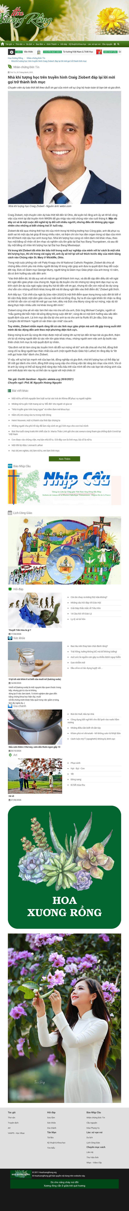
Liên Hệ (90, 1152)
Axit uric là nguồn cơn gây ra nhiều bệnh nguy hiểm (96, 657)
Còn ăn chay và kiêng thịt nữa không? (89, 597)
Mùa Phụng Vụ (93, 1127)
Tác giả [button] (9, 44)
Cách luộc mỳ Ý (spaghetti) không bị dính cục (93, 738)
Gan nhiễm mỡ (78, 662)
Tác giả (11, 1112)
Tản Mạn (51, 1132)
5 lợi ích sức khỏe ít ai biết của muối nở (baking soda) (35, 679)
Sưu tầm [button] (40, 44)
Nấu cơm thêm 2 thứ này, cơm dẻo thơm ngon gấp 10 (34, 747)
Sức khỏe (19, 638)
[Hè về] (35, 775)
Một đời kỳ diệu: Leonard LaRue (27, 445)
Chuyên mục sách (23, 52)
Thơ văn (11, 1117)
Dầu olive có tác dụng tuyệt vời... (87, 668)
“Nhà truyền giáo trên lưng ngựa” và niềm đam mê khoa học (41, 409)
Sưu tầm (51, 1117)
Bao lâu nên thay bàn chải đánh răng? (89, 646)
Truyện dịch (13, 1122)
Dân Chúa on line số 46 (100, 52)
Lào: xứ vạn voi (94, 44)
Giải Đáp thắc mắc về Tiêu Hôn (86, 608)
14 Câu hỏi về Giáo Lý (81, 613)
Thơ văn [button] (19, 44)
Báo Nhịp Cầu (22, 466)
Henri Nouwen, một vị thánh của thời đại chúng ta (36, 420)
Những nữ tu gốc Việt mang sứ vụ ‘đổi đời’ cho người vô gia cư (42, 403)
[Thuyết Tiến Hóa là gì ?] (35, 609)
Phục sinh (75, 762)
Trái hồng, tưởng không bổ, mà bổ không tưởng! (94, 651)
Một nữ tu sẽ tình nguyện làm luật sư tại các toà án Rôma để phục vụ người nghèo (51, 398)
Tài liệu (50, 1137)
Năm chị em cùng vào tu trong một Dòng (31, 414)
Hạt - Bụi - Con (78, 768)
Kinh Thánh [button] (52, 44)
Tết (72, 773)
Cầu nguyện (107, 44)
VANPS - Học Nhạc (16, 1133)
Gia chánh (19, 706)
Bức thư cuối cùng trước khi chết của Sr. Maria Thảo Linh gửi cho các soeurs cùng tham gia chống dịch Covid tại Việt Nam (65, 433)
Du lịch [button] (29, 44)
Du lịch (90, 1137)
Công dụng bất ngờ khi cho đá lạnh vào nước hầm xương (93, 721)
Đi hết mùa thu (78, 784)
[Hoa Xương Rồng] (2, 43)
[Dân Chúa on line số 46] (69, 52)
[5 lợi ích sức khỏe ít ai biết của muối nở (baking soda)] (35, 659)
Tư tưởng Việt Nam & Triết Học (49, 52)
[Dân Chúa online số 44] (117, 52)
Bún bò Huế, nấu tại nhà (82, 713)
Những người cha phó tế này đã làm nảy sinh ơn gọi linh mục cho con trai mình (50, 425)
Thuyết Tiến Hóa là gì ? (20, 630)
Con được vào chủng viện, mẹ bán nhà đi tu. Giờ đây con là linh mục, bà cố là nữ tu (52, 439)
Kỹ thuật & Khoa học (77, 44)
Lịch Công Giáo (22, 513)
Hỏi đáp (63, 44)
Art (15, 755)
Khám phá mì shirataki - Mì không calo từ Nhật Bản (96, 733)
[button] (115, 44)
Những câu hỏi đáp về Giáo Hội (86, 602)
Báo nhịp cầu (81, 52)
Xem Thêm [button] (64, 458)
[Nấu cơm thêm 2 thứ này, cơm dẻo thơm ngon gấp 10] (35, 726)
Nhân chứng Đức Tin (26, 67)
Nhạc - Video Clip (94, 1162)
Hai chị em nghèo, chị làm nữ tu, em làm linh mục (35, 450)
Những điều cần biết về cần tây (86, 727)
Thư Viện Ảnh (92, 1157)
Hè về (11, 796)
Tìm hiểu (51, 1147)
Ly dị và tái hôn (78, 619)
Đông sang (76, 779)
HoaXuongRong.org (47, 1172)
